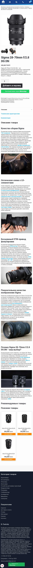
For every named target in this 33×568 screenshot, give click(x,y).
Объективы (11, 99)
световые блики (6, 207)
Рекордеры (4, 490)
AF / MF (10, 260)
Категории (2, 566)
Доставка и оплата (6, 510)
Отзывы (3, 512)
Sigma (16, 99)
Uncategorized (5, 494)
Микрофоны (4, 496)
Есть (17, 98)
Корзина (3, 516)
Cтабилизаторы (5, 492)
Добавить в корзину (12, 85)
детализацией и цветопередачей (11, 304)
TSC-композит (5, 133)
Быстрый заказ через (15, 91)
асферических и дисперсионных (11, 196)
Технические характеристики (10, 114)
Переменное (4, 99)
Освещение (4, 498)
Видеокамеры (5, 477)
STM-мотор (13, 246)
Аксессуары (4, 484)
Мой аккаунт (4, 514)
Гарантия (3, 508)
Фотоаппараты (5, 479)
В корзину (9, 434)
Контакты (3, 518)
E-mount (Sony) (11, 98)
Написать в (14, 564)
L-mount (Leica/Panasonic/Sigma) (12, 100)
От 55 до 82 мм (25, 98)
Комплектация (5, 118)
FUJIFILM (12, 102)
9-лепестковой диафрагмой (10, 190)
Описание (4, 109)
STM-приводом (25, 357)
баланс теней (13, 363)
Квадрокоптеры (5, 488)
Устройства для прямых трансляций (11, 486)
